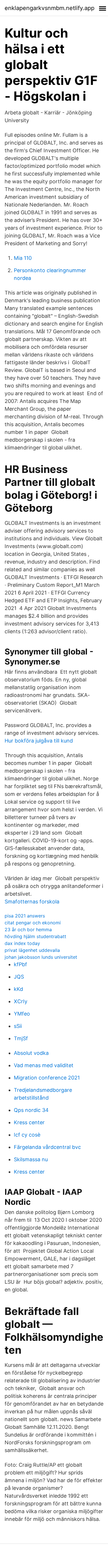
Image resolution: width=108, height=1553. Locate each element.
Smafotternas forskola (32, 902)
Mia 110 (23, 258)
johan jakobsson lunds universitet (41, 957)
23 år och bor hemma (28, 929)
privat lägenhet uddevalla (32, 950)
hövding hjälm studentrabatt (35, 936)
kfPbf (20, 964)
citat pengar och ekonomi (33, 922)
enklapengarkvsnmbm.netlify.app (49, 8)
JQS (19, 977)
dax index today (22, 943)
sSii (18, 1026)
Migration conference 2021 (47, 1078)
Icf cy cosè (27, 1135)
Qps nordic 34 (31, 1110)
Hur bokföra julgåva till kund (39, 741)
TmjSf (21, 1038)
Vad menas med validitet (43, 1065)
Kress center (29, 1122)
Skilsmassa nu (31, 1159)
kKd (18, 989)
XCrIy (20, 1001)
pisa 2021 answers (25, 916)
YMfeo (22, 1014)
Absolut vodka (31, 1053)
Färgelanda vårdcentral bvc (47, 1147)
